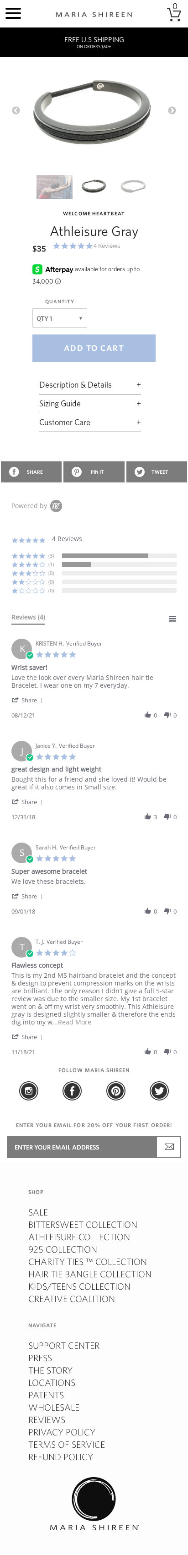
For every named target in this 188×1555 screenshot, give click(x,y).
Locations (51, 1382)
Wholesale (53, 1407)
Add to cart (94, 348)
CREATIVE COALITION (71, 1298)
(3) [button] (51, 555)
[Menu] (13, 12)
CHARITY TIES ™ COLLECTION (87, 1261)
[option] (94, 115)
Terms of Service (66, 1444)
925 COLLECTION (62, 1249)
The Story (50, 1370)
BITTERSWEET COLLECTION (82, 1224)
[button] (28, 699)
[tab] (28, 619)
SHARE (35, 472)
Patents (46, 1395)
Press (40, 1357)
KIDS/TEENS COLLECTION (79, 1286)
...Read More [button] (71, 1022)
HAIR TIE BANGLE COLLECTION (89, 1274)
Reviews (46, 1419)
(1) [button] (51, 564)
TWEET (159, 472)
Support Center (63, 1345)
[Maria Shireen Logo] (94, 15)
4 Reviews (107, 246)
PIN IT (97, 472)
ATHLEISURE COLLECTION (79, 1237)
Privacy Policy (61, 1432)
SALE (38, 1212)
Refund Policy (60, 1456)
